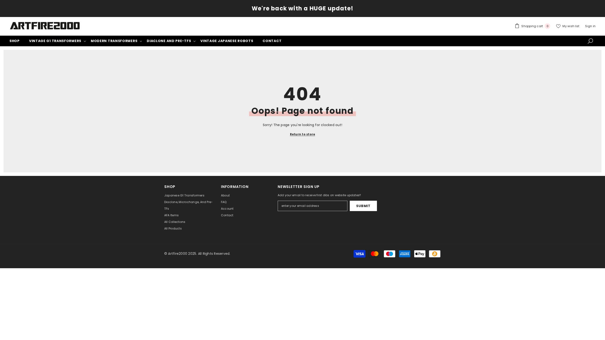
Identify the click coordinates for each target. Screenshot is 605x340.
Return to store (302, 134)
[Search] (590, 41)
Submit (363, 206)
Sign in (590, 26)
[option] (302, 8)
